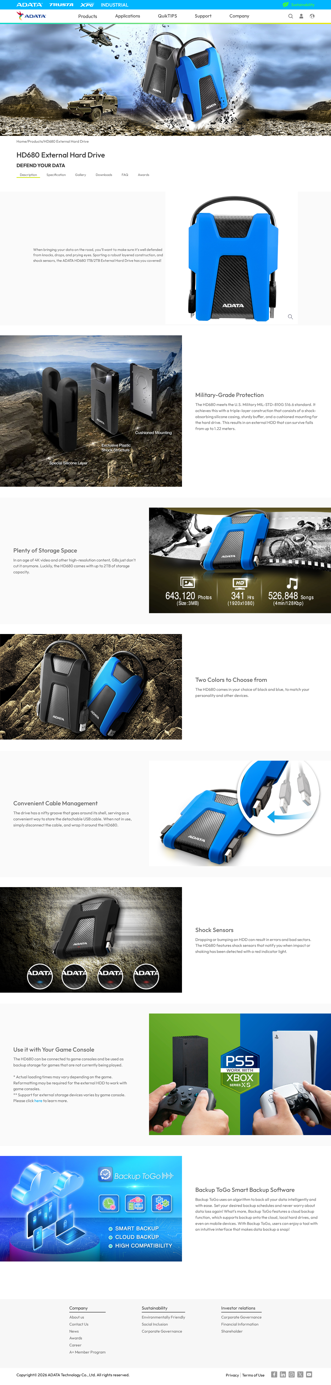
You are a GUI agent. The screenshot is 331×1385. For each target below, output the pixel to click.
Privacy (232, 1375)
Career (75, 1345)
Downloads (104, 175)
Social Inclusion (155, 1324)
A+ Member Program (87, 1352)
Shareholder (232, 1331)
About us (76, 1317)
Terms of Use (253, 1375)
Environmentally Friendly (163, 1317)
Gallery (80, 175)
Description (28, 175)
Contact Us (78, 1324)
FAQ (125, 175)
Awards (143, 175)
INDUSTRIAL (114, 5)
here (38, 1100)
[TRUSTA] (61, 4)
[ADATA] (29, 5)
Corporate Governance (162, 1331)
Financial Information (240, 1324)
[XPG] (87, 5)
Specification (56, 175)
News (74, 1331)
